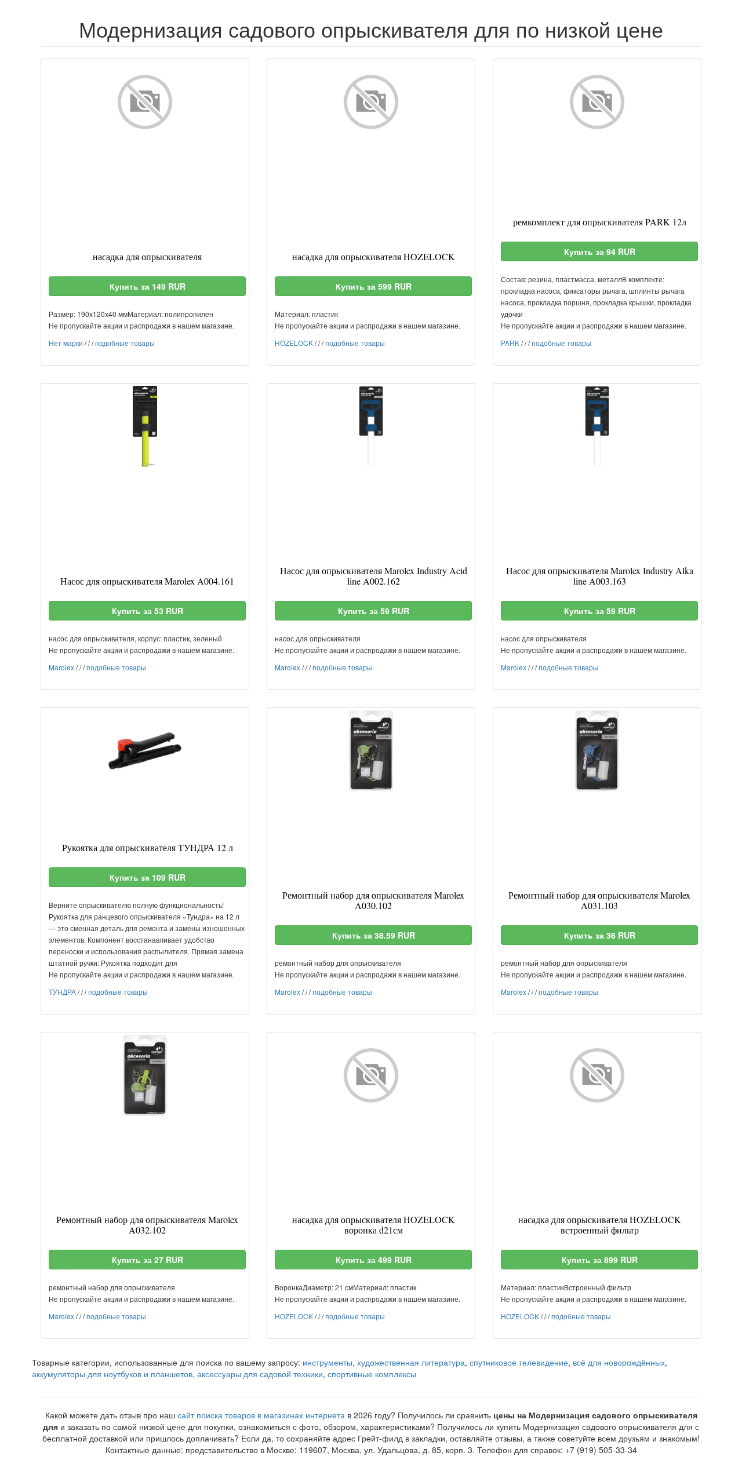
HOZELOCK (294, 343)
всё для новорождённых (619, 1362)
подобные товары (125, 343)
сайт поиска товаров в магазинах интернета (261, 1415)
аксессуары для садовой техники (260, 1374)
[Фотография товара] (144, 102)
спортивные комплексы (372, 1374)
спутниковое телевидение (519, 1362)
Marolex (61, 667)
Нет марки (66, 343)
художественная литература (411, 1362)
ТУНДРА (62, 992)
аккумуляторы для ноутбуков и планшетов (112, 1374)
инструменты (327, 1362)
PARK (510, 343)
